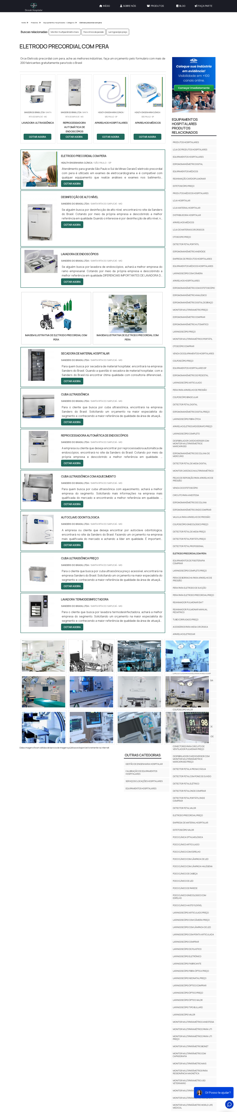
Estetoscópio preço (183, 186)
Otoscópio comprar (183, 346)
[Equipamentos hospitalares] (187, 691)
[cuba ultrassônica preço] (38, 583)
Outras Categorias (142, 755)
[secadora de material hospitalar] (38, 378)
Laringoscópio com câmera (188, 273)
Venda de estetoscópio (185, 487)
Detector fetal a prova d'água (189, 769)
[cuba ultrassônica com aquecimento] (38, 501)
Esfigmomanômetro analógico (190, 295)
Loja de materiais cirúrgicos (188, 229)
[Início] (34, 7)
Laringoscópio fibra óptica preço (191, 970)
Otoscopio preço (182, 237)
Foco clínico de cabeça (185, 873)
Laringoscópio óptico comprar (189, 985)
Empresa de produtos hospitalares (192, 258)
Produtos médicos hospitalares (190, 193)
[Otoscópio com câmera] (43, 691)
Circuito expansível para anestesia (192, 673)
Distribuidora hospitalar (187, 215)
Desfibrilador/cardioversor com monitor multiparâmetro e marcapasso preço (191, 759)
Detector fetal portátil (186, 244)
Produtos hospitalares (186, 142)
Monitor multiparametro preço (190, 309)
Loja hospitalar (181, 200)
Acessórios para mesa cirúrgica (190, 626)
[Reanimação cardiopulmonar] (43, 656)
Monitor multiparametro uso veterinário (189, 1082)
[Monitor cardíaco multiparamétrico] (91, 656)
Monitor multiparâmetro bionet (190, 1046)
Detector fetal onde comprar (189, 790)
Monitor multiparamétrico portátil (192, 338)
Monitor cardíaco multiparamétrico (193, 470)
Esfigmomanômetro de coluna (190, 502)
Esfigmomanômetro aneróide (189, 251)
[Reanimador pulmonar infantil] (187, 727)
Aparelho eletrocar (184, 634)
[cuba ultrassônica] (38, 419)
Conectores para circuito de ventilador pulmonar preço (189, 748)
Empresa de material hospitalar (190, 822)
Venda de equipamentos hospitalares (193, 353)
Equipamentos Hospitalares (141, 788)
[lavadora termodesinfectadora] (38, 624)
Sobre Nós (129, 5)
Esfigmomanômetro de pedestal (190, 375)
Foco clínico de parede (93, 32)
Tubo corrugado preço (185, 619)
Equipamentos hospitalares (188, 156)
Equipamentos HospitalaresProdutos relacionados (185, 126)
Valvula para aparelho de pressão (191, 517)
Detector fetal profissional (188, 546)
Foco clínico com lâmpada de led (191, 859)
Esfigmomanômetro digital (188, 164)
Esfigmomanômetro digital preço (191, 411)
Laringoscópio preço (117, 32)
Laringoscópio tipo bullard (188, 1007)
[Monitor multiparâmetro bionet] (139, 727)
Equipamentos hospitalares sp (189, 368)
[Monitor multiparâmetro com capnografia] (91, 727)
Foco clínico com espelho (186, 851)
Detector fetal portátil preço (189, 538)
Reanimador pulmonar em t (188, 602)
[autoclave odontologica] (38, 542)
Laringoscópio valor (184, 1014)
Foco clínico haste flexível (187, 905)
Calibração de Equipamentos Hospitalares (141, 772)
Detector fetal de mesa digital (190, 463)
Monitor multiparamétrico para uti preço (192, 1038)
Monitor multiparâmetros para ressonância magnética (190, 1072)
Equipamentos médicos (185, 171)
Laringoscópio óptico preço (188, 992)
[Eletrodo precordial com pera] (56, 314)
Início (106, 5)
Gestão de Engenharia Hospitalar (144, 764)
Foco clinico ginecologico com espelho (189, 897)
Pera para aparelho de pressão (190, 389)
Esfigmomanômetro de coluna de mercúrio (191, 455)
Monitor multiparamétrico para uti (192, 1029)
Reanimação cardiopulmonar (189, 178)
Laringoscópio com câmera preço (191, 919)
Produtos (157, 5)
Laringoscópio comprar (186, 941)
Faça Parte (205, 5)
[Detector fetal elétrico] (91, 691)
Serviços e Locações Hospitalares (144, 781)
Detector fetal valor (184, 808)
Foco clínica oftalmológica (188, 837)
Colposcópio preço (183, 360)
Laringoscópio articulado (187, 382)
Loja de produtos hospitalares (190, 149)
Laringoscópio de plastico (187, 949)
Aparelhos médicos (183, 222)
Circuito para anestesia (186, 495)
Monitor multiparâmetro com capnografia (189, 1055)
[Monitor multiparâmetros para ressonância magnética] (139, 691)
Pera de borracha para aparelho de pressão (192, 579)
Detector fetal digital (185, 404)
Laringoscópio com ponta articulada (193, 934)
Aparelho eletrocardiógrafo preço (192, 426)
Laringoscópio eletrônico (187, 956)
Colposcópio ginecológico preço (190, 524)
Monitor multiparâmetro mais (65, 32)
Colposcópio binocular (185, 397)
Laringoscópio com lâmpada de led (192, 927)
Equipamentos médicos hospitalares (193, 266)
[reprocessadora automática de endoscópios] (38, 460)
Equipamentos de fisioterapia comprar (189, 562)
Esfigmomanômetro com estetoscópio (194, 287)
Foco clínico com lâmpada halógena (193, 866)
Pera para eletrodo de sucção (189, 587)
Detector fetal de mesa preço (189, 531)
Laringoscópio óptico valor (188, 1000)
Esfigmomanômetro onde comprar (192, 509)
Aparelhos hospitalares (186, 280)
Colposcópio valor (183, 709)
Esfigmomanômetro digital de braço (193, 302)
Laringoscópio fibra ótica (187, 419)
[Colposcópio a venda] (187, 656)
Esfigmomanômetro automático (190, 324)
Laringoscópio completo (186, 433)
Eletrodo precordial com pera (189, 553)
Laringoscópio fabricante (187, 963)
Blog (182, 5)
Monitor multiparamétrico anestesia (193, 1021)
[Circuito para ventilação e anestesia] (139, 656)
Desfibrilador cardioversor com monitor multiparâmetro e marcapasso (191, 443)
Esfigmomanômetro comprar (189, 317)
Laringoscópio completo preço (190, 570)
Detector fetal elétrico (186, 783)
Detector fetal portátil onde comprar (189, 799)
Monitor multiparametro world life (193, 1097)
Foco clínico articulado (186, 844)
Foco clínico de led (183, 880)
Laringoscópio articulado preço (191, 912)
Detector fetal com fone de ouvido (192, 776)
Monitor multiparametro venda (190, 1090)
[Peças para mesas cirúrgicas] (43, 727)
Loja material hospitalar (186, 207)
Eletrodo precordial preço (188, 815)
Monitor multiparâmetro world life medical (193, 1106)
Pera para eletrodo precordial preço (193, 595)
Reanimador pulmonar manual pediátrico (190, 611)
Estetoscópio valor (183, 829)
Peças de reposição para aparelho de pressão (193, 479)
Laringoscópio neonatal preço (189, 978)
